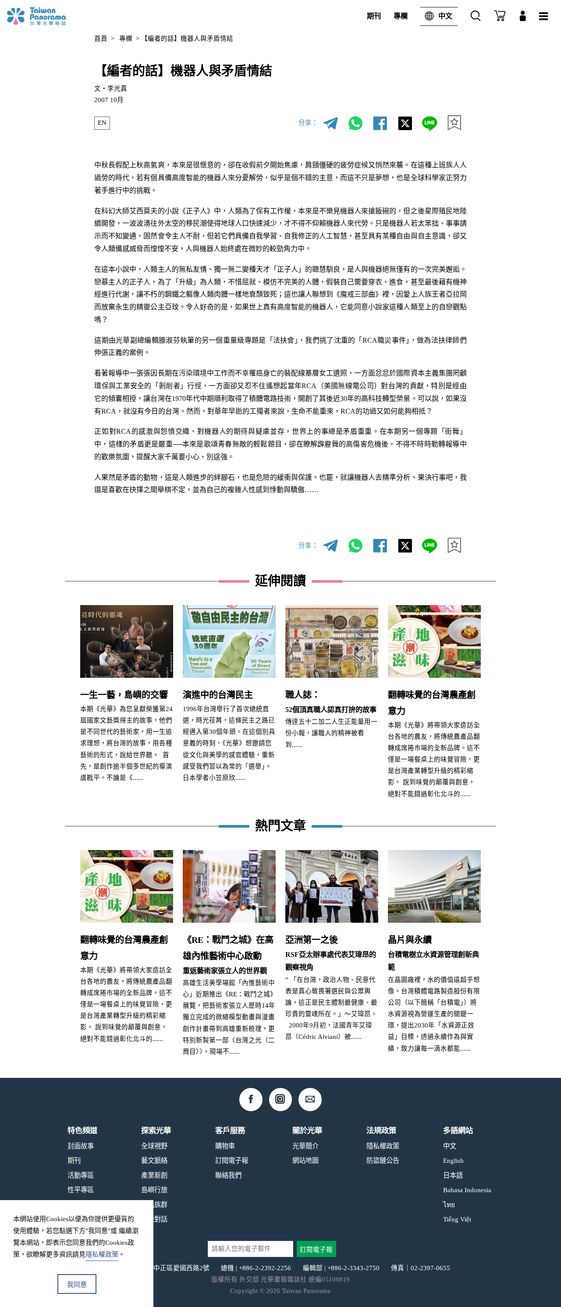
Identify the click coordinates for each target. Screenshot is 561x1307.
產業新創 (154, 1175)
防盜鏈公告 (382, 1160)
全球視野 (154, 1146)
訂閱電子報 (231, 1160)
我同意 (77, 1284)
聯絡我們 (228, 1175)
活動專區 (80, 1175)
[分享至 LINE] (429, 123)
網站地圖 (305, 1160)
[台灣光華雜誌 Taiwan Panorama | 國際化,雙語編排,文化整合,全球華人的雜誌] (50, 16)
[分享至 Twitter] (405, 123)
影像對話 (154, 1219)
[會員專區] (522, 16)
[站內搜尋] (475, 16)
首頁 (100, 38)
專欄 (401, 16)
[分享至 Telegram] (331, 123)
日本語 (453, 1175)
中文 (445, 16)
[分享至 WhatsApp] (355, 123)
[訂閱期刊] (500, 16)
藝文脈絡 (154, 1160)
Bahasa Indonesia (467, 1190)
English (453, 1160)
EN (102, 122)
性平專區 (80, 1190)
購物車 (225, 1146)
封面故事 (80, 1146)
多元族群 (154, 1204)
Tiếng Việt (457, 1219)
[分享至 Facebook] (380, 123)
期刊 (374, 16)
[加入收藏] (454, 123)
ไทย (449, 1204)
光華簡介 (305, 1146)
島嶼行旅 (154, 1190)
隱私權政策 (382, 1146)
